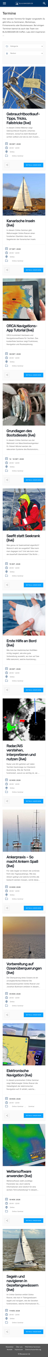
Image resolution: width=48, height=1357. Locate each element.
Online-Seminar (17, 156)
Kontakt (9, 1349)
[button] (4, 3)
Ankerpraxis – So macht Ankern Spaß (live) (22, 861)
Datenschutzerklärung (33, 1349)
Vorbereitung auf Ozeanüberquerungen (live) (24, 968)
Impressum (19, 1349)
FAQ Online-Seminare (32, 1347)
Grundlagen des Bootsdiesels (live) (21, 433)
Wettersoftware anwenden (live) (19, 1173)
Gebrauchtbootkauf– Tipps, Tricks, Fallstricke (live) (23, 118)
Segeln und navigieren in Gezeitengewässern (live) (22, 1283)
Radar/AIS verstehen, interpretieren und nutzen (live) (21, 752)
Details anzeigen (33, 165)
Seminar (31, 1106)
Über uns (19, 1347)
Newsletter (10, 1347)
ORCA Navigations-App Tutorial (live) (22, 328)
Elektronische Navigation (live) (19, 1073)
